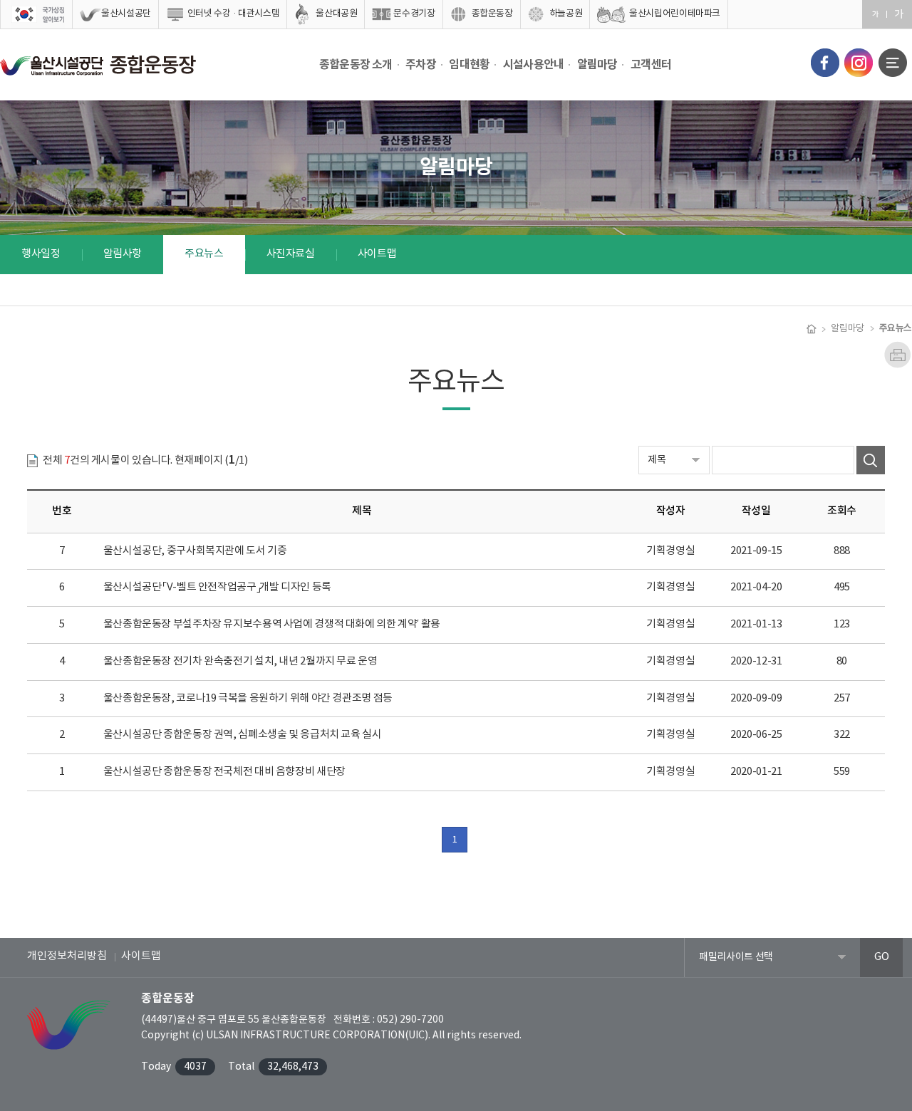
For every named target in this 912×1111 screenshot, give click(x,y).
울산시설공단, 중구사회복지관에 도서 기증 (195, 551)
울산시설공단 (126, 14)
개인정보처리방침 (67, 956)
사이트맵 (377, 254)
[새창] (825, 62)
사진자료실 (290, 254)
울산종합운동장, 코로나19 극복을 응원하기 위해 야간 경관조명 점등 (248, 698)
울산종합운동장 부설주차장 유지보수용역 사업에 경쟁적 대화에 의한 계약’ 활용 (271, 624)
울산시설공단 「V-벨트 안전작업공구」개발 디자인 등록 (217, 587)
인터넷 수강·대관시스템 (233, 14)
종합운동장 (492, 14)
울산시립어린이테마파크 (674, 14)
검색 (870, 460)
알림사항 (122, 254)
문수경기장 (414, 14)
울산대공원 (336, 14)
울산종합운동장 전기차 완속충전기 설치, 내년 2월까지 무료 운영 (240, 661)
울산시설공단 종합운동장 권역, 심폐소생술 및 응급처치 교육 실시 (242, 735)
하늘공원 (566, 14)
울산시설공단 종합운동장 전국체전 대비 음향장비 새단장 (224, 772)
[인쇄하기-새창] (898, 348)
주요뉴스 (204, 254)
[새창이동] (36, 14)
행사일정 (41, 254)
